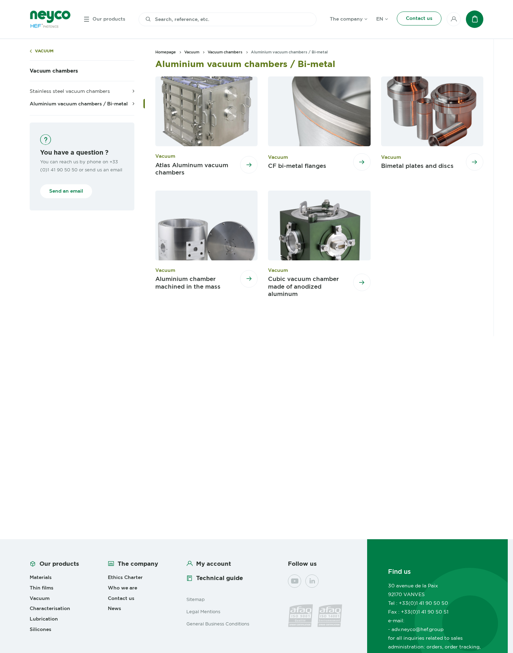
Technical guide (219, 578)
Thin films (41, 588)
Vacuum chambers (54, 71)
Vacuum (44, 51)
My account (213, 563)
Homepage (165, 52)
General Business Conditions (217, 623)
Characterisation (50, 608)
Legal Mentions (203, 611)
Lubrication (44, 619)
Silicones (40, 629)
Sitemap (195, 599)
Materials (41, 577)
